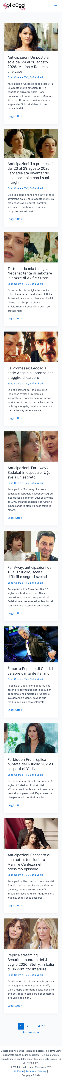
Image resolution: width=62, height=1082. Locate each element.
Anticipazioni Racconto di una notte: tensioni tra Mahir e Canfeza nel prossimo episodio (29, 862)
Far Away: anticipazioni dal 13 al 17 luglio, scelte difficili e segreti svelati (30, 572)
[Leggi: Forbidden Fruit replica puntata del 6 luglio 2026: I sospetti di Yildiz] (31, 737)
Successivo (31, 1032)
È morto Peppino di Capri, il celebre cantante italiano (31, 671)
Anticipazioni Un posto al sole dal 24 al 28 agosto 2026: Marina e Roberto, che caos (29, 64)
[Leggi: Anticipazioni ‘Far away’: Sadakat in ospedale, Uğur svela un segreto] (31, 446)
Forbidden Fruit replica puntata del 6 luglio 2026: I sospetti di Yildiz (30, 764)
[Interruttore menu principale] (55, 6)
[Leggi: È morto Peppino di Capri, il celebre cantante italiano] (31, 644)
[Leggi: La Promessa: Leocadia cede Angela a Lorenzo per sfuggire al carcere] (31, 346)
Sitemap (42, 1071)
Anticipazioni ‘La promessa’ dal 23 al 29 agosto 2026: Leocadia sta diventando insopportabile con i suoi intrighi (30, 173)
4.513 (41, 1026)
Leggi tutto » (15, 116)
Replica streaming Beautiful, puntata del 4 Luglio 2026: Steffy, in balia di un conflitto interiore (31, 962)
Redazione (31, 1071)
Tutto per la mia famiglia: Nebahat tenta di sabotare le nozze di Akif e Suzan (30, 273)
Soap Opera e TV (18, 77)
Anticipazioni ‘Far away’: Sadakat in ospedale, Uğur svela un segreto (30, 472)
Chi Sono (19, 1071)
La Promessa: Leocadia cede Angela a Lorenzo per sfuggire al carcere (30, 373)
